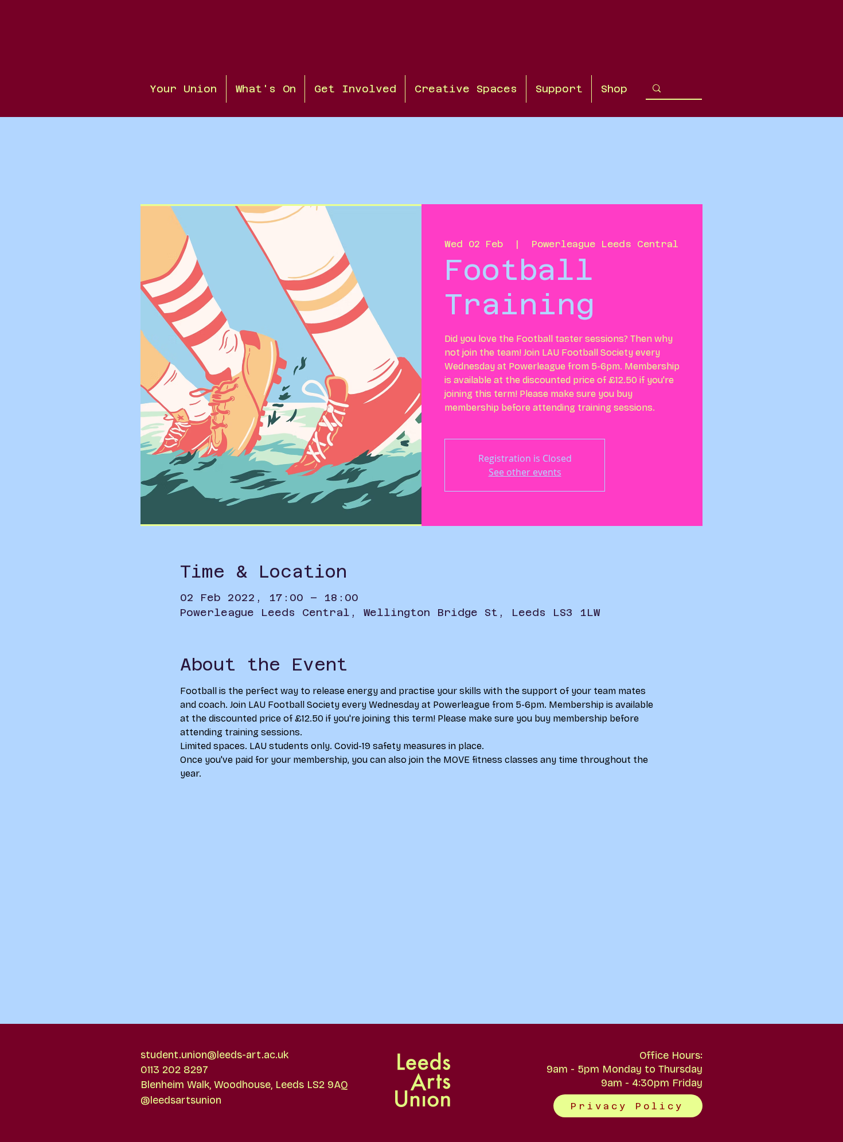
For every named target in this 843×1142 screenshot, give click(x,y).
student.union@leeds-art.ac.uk (214, 1055)
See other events (525, 472)
